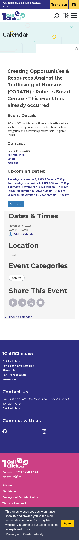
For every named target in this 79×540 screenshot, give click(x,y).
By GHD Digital (11, 476)
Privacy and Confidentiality (20, 497)
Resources (9, 379)
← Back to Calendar (18, 317)
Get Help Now (12, 361)
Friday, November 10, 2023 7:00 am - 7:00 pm (36, 190)
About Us (8, 370)
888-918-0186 (16, 155)
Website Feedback (14, 503)
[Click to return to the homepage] (13, 15)
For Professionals (14, 375)
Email (11, 159)
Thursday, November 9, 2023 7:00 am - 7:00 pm (38, 187)
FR (74, 4)
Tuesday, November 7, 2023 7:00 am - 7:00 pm (37, 179)
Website (13, 162)
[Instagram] (44, 431)
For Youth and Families (18, 365)
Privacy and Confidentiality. (25, 534)
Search (56, 15)
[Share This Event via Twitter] (31, 302)
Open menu (74, 15)
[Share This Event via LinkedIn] (22, 302)
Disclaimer (9, 491)
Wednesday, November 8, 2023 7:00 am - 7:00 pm (39, 183)
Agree (67, 523)
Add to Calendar (24, 234)
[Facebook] (4, 431)
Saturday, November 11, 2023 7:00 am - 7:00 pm (38, 194)
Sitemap (7, 485)
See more (15, 204)
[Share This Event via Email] (40, 302)
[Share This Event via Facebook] (13, 302)
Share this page (76, 49)
